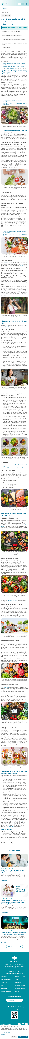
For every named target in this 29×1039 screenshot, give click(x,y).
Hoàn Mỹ (16, 56)
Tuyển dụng (4, 982)
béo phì (21, 265)
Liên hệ (17, 991)
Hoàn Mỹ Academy (6, 991)
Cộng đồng (4, 988)
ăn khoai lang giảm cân (11, 68)
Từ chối (14, 1036)
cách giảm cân (7, 262)
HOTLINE (11, 826)
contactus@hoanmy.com (22, 1)
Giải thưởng (18, 982)
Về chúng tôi (4, 976)
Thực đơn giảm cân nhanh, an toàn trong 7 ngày (14, 66)
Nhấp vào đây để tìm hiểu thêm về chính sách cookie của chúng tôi (14, 1033)
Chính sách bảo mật (20, 988)
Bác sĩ (2, 985)
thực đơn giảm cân (7, 326)
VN (19, 4)
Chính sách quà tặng (20, 985)
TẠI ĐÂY (22, 826)
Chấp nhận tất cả (23, 1036)
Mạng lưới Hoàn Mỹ (6, 979)
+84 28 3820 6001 (11, 1)
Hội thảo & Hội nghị (20, 976)
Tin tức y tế (22, 821)
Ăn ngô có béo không (12, 600)
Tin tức (17, 979)
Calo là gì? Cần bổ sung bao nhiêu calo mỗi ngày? (14, 467)
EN (22, 4)
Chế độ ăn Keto (5, 687)
